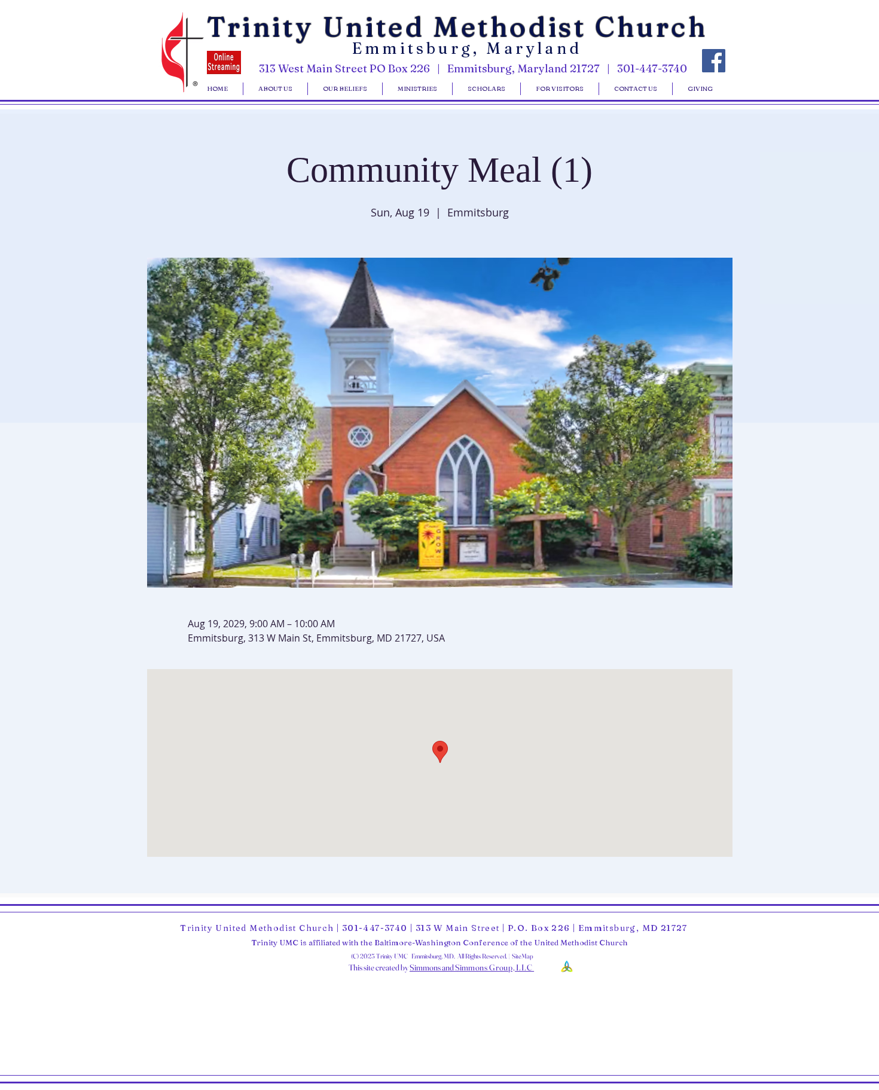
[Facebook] (713, 60)
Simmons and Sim (439, 967)
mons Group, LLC (501, 967)
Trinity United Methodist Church (457, 27)
